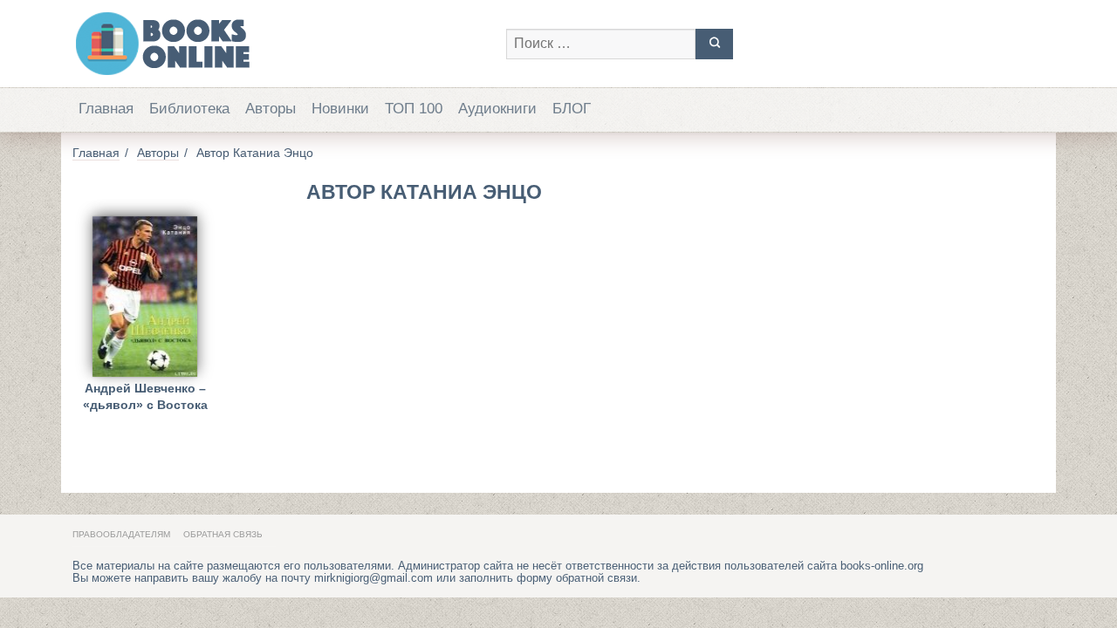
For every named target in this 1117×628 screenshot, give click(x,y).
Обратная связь (223, 534)
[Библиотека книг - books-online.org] (280, 43)
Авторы (270, 108)
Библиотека (189, 108)
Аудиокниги (497, 108)
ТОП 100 (413, 108)
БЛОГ (571, 108)
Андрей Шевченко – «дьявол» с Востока (145, 396)
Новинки (340, 108)
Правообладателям (121, 534)
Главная (106, 108)
